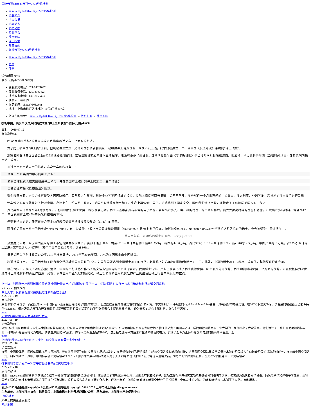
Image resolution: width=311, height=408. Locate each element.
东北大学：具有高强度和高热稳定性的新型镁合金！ (34, 292)
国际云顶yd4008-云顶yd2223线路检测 (24, 3)
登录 (11, 64)
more (4, 312)
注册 (11, 68)
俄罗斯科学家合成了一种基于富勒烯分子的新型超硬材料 (37, 363)
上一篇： (45, 283)
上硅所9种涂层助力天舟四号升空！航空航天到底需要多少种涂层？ (43, 339)
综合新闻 (86, 116)
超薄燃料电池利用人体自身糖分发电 (24, 316)
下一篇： (127, 283)
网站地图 (7, 396)
